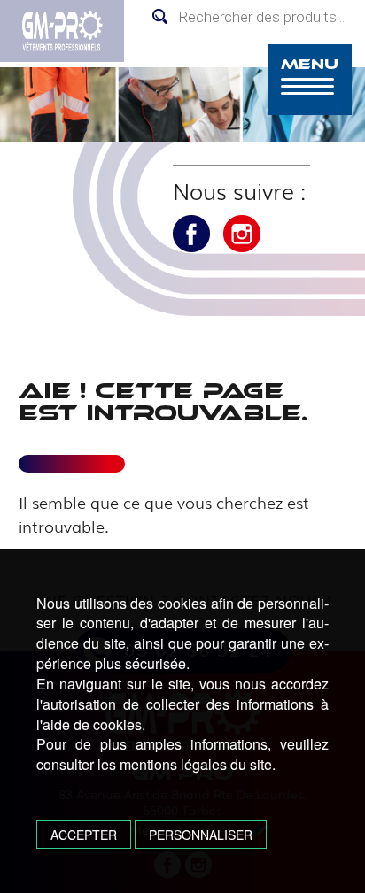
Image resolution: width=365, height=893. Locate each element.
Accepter (83, 834)
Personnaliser (200, 834)
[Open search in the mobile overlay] (254, 17)
